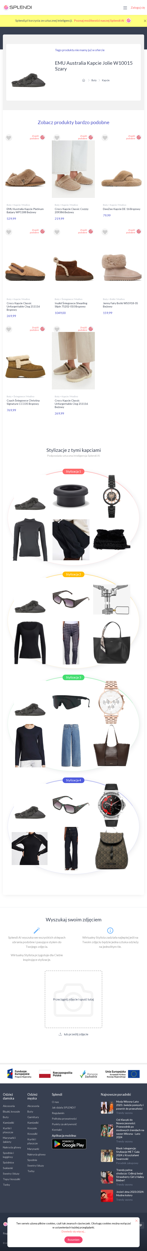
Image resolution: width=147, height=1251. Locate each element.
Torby (6, 1184)
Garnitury (33, 1117)
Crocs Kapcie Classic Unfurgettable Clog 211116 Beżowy (71, 404)
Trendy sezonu (124, 1112)
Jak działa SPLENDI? (64, 1107)
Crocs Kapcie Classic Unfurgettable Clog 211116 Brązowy (23, 306)
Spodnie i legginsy (8, 1154)
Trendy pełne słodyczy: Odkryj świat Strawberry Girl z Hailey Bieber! (130, 1175)
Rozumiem (73, 1239)
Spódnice (8, 1162)
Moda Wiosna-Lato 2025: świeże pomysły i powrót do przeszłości (130, 1105)
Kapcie (105, 80)
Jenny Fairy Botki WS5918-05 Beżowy (120, 304)
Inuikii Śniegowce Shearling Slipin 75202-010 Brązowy (71, 304)
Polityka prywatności (64, 1118)
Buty (94, 80)
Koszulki (32, 1133)
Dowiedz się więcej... (74, 1231)
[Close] (145, 21)
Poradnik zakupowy (127, 1163)
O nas (55, 1102)
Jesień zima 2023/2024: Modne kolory (130, 1193)
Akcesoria (9, 1106)
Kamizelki (8, 1122)
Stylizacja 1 (73, 471)
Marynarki (33, 1148)
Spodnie (32, 1160)
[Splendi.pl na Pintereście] (140, 1225)
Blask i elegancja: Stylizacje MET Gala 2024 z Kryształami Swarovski (128, 1153)
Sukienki (8, 1168)
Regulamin (58, 1113)
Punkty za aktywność (64, 1124)
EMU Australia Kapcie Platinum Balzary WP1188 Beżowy (25, 210)
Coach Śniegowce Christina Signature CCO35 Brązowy (23, 402)
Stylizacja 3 (73, 677)
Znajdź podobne (34, 137)
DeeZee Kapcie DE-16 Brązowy (121, 209)
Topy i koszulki (11, 1179)
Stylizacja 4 (73, 780)
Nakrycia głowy (12, 1147)
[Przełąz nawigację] (125, 7)
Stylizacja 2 (73, 574)
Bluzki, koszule (11, 1111)
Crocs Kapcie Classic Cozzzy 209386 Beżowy (71, 210)
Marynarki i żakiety (9, 1139)
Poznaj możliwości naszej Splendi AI (99, 20)
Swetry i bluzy (11, 1173)
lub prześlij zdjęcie (75, 1034)
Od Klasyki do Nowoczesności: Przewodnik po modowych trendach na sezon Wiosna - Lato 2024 (130, 1128)
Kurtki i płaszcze (8, 1130)
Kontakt (57, 1129)
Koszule (32, 1128)
